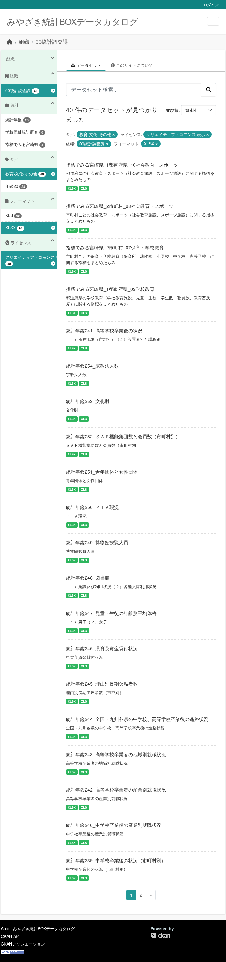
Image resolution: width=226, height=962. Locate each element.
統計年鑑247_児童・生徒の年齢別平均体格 (111, 613)
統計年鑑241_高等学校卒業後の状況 (104, 330)
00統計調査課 (52, 41)
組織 (24, 41)
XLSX (72, 188)
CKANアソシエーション (23, 944)
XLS (84, 188)
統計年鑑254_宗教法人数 (92, 365)
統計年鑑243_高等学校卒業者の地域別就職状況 (116, 754)
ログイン (211, 4)
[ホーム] (10, 41)
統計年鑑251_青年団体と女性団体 (102, 471)
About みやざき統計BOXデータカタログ (38, 928)
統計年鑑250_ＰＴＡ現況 (92, 507)
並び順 (172, 110)
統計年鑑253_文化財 (87, 401)
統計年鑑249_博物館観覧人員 (97, 542)
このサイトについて (134, 65)
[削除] (113, 134)
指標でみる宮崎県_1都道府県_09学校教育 (110, 289)
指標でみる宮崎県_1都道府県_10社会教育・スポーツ (122, 164)
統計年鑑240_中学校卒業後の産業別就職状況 (113, 825)
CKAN (160, 935)
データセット (88, 65)
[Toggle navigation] (213, 21)
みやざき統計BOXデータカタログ (72, 21)
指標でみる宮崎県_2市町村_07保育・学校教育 (115, 247)
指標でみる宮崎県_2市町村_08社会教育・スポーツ (119, 206)
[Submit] (208, 89)
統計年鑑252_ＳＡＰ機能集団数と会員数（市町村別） (123, 436)
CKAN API (10, 936)
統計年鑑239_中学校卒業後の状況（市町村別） (116, 860)
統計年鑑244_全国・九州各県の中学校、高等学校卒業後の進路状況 (137, 719)
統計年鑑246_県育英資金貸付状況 (102, 648)
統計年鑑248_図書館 (87, 577)
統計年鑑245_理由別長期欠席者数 (102, 683)
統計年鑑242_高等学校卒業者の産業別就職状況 (116, 789)
